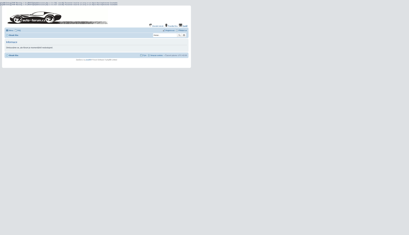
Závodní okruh (157, 26)
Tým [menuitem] (144, 55)
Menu (11, 30)
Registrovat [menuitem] (170, 30)
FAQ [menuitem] (19, 30)
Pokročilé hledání (184, 35)
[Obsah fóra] (33, 17)
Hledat (179, 35)
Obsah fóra (13, 55)
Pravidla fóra (172, 26)
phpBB (88, 60)
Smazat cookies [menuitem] (156, 55)
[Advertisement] (96, 63)
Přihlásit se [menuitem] (182, 30)
